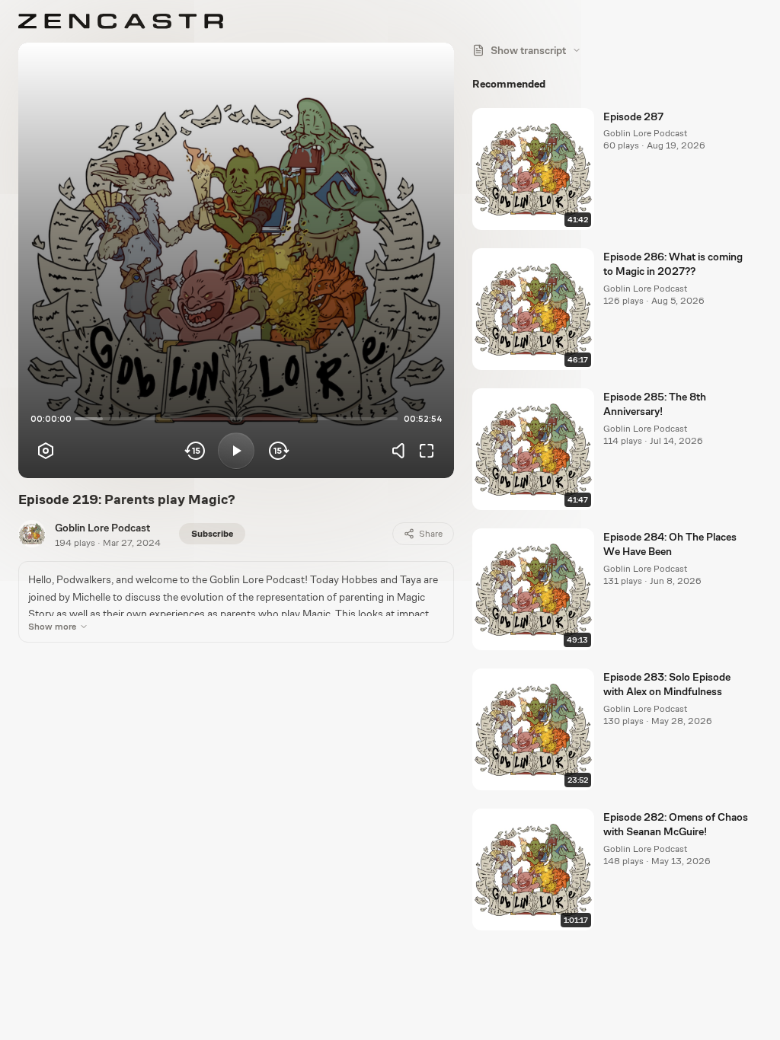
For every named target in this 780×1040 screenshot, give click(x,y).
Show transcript (528, 50)
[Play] (236, 450)
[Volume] (402, 451)
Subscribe (212, 533)
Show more (52, 626)
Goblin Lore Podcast (102, 528)
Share (431, 533)
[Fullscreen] (426, 451)
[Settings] (46, 451)
